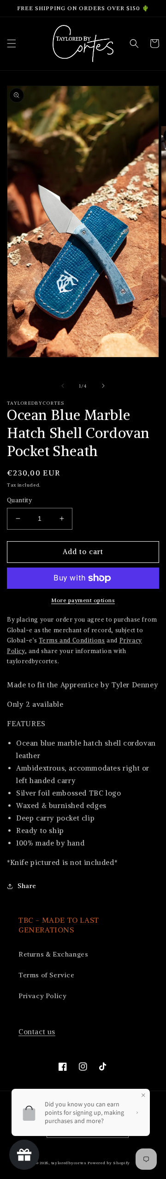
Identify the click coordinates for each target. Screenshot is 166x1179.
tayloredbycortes (69, 1162)
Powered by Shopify (109, 1162)
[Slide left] (63, 386)
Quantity (19, 500)
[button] (11, 43)
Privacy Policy (42, 996)
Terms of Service (46, 975)
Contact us (36, 1031)
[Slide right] (103, 386)
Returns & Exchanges (53, 954)
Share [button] (27, 886)
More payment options (83, 600)
